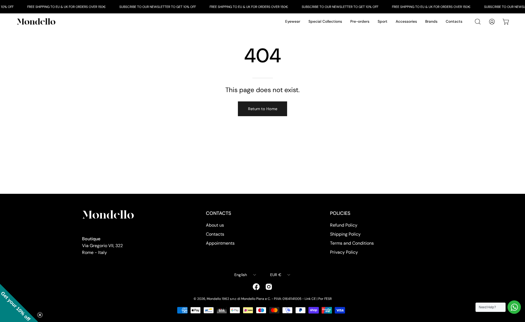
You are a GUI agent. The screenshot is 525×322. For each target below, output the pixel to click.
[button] (19, 303)
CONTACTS (218, 213)
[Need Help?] (514, 307)
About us (215, 225)
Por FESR (325, 299)
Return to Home (262, 108)
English (240, 274)
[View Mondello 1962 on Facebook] (256, 287)
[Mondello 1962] (36, 21)
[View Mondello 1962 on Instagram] (269, 287)
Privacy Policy (344, 252)
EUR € (275, 274)
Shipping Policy (345, 234)
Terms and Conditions (352, 243)
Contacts (215, 234)
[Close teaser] (40, 315)
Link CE (310, 299)
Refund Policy (343, 225)
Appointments (220, 243)
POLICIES (340, 213)
